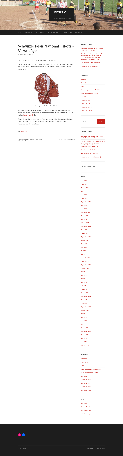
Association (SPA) (53, 32)
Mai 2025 (84, 181)
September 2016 (86, 296)
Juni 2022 (84, 205)
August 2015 (85, 310)
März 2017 (84, 286)
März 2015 (84, 324)
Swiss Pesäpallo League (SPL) (89, 93)
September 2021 (86, 212)
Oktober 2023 (85, 184)
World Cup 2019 (87, 107)
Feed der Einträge (86, 407)
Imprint (77, 32)
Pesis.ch (27, 32)
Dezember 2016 (85, 289)
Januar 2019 (84, 254)
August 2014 (85, 335)
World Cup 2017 (87, 104)
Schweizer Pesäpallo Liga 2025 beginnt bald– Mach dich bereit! (92, 49)
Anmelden (84, 403)
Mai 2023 (84, 195)
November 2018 (85, 258)
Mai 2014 (84, 342)
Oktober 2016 (85, 293)
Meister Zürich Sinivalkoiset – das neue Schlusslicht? (30, 139)
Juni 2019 (84, 244)
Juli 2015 (83, 314)
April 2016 (84, 303)
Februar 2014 (85, 345)
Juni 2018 (84, 275)
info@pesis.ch (28, 115)
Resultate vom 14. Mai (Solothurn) (91, 157)
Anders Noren (96, 448)
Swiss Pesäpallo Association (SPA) (91, 90)
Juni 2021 (84, 219)
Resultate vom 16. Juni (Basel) (89, 66)
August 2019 (85, 240)
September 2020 (86, 226)
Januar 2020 (84, 230)
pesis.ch (61, 12)
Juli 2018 (83, 272)
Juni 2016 (84, 300)
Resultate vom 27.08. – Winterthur (91, 62)
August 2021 (85, 216)
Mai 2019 (84, 247)
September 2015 (86, 307)
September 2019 (86, 237)
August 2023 (85, 188)
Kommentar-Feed (86, 410)
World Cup (67, 32)
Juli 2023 (83, 191)
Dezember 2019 (85, 233)
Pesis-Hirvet (84, 83)
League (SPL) (39, 32)
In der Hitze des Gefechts (67, 138)
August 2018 (85, 268)
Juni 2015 (84, 317)
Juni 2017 (84, 282)
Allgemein (84, 79)
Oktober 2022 (85, 198)
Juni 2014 (84, 338)
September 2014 (86, 331)
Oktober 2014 (85, 328)
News (20, 32)
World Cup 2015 (87, 100)
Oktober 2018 (85, 261)
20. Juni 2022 (22, 55)
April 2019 (84, 251)
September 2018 (86, 265)
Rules (82, 86)
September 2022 (86, 202)
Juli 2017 (83, 279)
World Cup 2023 (87, 111)
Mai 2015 (84, 321)
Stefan (30, 55)
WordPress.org (85, 414)
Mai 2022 (84, 209)
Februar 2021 (85, 223)
